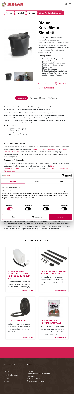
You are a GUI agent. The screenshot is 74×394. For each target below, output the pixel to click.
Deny (13, 217)
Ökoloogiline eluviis (12, 375)
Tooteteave (52, 98)
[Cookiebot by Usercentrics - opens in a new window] (63, 175)
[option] (20, 45)
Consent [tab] (13, 181)
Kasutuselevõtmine (37, 98)
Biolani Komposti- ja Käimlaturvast (45, 149)
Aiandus (6, 372)
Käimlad (20, 13)
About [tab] (61, 181)
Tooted (9, 13)
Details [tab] (37, 181)
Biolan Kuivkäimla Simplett (50, 13)
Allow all (60, 217)
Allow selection (37, 217)
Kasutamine (21, 98)
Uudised (6, 382)
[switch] (28, 208)
